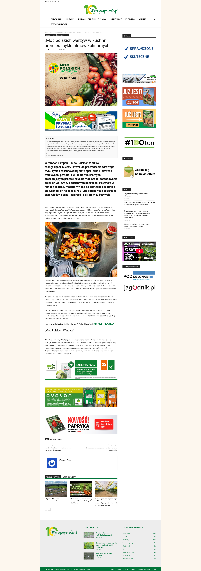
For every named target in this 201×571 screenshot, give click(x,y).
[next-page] (49, 509)
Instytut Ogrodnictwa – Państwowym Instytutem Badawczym (58, 449)
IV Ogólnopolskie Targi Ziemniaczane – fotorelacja (137, 195)
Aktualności (56, 19)
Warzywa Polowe (53, 50)
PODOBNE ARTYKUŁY (53, 477)
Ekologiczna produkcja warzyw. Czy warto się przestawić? (101, 449)
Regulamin (133, 569)
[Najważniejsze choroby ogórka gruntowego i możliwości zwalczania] (89, 545)
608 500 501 (87, 569)
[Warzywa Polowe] (100, 10)
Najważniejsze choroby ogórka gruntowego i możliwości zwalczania (106, 545)
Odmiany (69, 19)
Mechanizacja (116, 19)
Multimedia (130, 19)
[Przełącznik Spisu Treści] (113, 139)
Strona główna (49, 32)
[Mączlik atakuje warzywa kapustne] (89, 555)
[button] (153, 19)
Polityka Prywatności (144, 569)
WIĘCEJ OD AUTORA (69, 477)
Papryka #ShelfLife (59, 24)
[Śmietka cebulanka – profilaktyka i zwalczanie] (89, 535)
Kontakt (154, 569)
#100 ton (142, 19)
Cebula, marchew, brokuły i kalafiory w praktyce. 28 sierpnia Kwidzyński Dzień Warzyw (81, 501)
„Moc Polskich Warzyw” (55, 155)
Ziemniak (81, 19)
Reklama (125, 569)
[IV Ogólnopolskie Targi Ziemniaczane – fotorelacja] (56, 489)
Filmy (54, 35)
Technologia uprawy (97, 19)
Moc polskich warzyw (56, 439)
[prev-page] (46, 509)
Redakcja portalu (116, 569)
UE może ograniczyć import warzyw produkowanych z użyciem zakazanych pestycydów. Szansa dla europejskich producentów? (137, 214)
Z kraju (66, 35)
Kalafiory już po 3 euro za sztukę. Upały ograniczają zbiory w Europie (137, 225)
